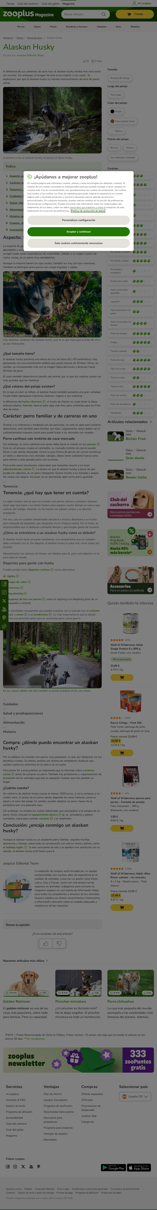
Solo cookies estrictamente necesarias (79, 243)
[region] (79, 211)
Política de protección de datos (88, 210)
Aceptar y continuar (78, 231)
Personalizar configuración (78, 220)
